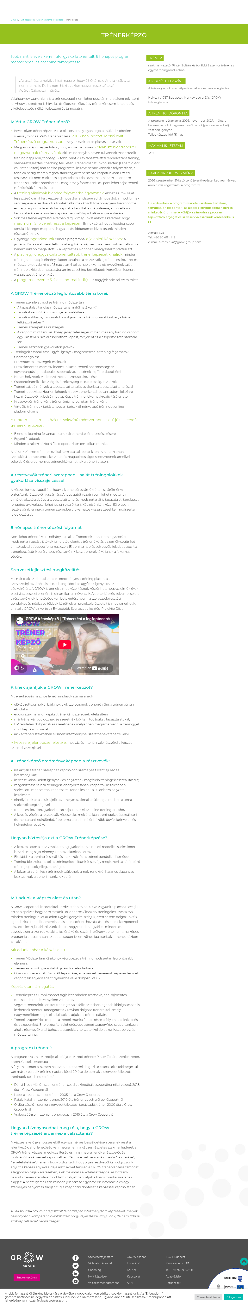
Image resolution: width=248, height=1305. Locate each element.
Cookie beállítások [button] (208, 1297)
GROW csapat (136, 1257)
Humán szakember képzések (49, 20)
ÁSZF (130, 1283)
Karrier (131, 1270)
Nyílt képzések (27, 20)
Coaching (94, 1270)
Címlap (14, 20)
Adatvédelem (174, 1276)
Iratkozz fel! (173, 1283)
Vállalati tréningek (100, 1263)
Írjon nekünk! (27, 1277)
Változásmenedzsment (103, 1283)
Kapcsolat (133, 1276)
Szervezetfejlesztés (100, 1257)
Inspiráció (133, 1263)
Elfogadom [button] (234, 1297)
